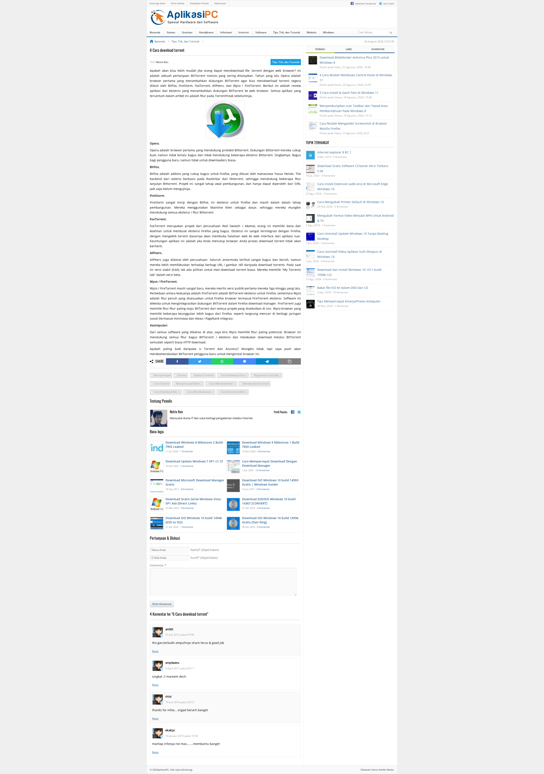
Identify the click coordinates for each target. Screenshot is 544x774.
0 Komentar (264, 451)
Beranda (155, 32)
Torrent (181, 375)
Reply (155, 651)
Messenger (244, 361)
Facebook (177, 361)
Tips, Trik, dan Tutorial (286, 32)
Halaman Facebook (365, 3)
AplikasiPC (163, 769)
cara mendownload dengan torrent (201, 392)
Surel (204, 558)
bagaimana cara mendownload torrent (268, 375)
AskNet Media (386, 769)
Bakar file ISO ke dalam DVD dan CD (342, 288)
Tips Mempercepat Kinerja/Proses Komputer (349, 301)
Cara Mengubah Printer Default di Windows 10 (350, 202)
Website (311, 32)
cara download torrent (235, 375)
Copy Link (289, 361)
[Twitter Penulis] (299, 412)
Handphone (206, 32)
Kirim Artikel (177, 3)
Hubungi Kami (157, 3)
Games (171, 32)
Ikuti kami (388, 3)
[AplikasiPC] (185, 21)
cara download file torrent (168, 392)
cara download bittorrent (235, 392)
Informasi (226, 32)
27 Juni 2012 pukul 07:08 (179, 634)
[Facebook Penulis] (292, 412)
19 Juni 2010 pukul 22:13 (179, 702)
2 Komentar (187, 466)
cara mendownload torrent (223, 383)
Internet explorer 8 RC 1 (334, 152)
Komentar (158, 565)
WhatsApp (222, 361)
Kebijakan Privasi (199, 3)
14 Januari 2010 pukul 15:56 (181, 736)
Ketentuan (220, 3)
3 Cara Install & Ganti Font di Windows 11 (349, 93)
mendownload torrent (256, 383)
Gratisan (187, 32)
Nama (204, 550)
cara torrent (161, 383)
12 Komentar (262, 470)
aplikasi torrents (204, 375)
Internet (243, 32)
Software (260, 32)
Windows (328, 32)
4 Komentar (187, 489)
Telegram (267, 361)
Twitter (199, 361)
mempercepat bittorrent (190, 383)
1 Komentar (186, 451)
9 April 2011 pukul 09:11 (179, 668)
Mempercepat (162, 375)
